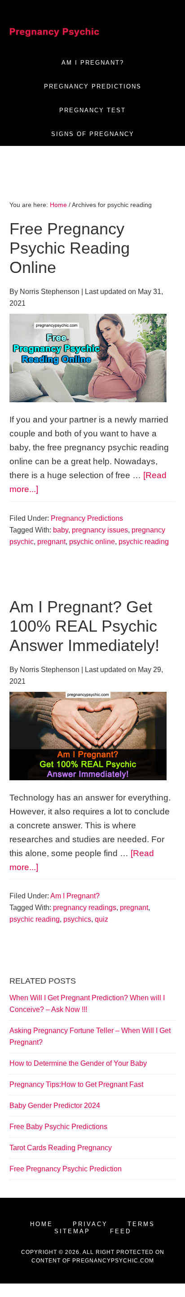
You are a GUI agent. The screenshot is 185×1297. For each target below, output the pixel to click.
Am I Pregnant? (75, 896)
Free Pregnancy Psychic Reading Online (69, 248)
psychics (77, 919)
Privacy (90, 1224)
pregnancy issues (100, 530)
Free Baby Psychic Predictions (58, 1126)
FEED (120, 1231)
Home (41, 1224)
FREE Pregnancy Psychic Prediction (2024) (54, 31)
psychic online (92, 541)
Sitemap (72, 1231)
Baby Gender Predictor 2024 (54, 1105)
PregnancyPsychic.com (113, 1260)
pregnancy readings (84, 907)
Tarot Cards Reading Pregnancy (60, 1148)
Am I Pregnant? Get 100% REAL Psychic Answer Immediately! (84, 626)
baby (60, 530)
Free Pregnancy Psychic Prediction (65, 1169)
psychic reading (144, 541)
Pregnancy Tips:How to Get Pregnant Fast (76, 1084)
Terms (141, 1224)
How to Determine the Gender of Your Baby (78, 1063)
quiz (101, 919)
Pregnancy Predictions (87, 518)
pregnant (51, 541)
